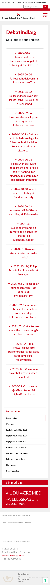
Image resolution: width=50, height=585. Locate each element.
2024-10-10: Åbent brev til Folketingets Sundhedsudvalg (24, 193)
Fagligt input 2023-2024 (16, 436)
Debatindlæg (11, 418)
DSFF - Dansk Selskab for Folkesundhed (16, 523)
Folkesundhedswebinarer (17, 453)
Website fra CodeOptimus (38, 577)
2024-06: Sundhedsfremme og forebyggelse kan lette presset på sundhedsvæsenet (23, 231)
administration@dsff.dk (13, 555)
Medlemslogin (8, 3)
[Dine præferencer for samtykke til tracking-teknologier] (45, 580)
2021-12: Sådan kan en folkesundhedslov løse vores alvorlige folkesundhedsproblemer (23, 311)
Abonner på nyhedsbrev (35, 3)
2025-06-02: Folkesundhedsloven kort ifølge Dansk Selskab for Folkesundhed (23, 97)
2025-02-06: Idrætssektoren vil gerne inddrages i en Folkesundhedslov (23, 119)
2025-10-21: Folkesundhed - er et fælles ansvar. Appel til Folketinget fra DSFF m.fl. (23, 59)
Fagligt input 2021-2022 (16, 441)
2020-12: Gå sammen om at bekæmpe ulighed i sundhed (23, 373)
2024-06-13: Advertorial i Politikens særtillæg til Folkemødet (23, 210)
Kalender (10, 424)
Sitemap (20, 3)
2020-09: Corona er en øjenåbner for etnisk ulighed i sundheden (24, 390)
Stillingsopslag (12, 471)
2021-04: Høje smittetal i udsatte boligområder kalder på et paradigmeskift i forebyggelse (23, 351)
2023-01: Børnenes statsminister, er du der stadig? (23, 253)
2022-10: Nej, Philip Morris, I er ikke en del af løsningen (23, 270)
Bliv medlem (14, 482)
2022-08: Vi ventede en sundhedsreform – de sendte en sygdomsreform (25, 289)
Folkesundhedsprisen (15, 459)
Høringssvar (11, 465)
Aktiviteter (13, 411)
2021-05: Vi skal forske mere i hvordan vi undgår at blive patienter (24, 330)
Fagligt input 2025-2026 (16, 430)
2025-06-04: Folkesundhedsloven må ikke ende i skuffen (23, 78)
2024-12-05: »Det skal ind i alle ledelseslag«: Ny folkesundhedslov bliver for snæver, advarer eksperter (24, 142)
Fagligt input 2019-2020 (16, 447)
